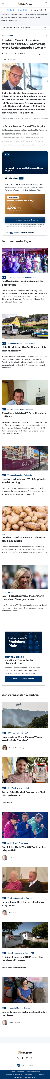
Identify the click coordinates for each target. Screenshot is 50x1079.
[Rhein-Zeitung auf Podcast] (32, 1058)
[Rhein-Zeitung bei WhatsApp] (18, 1058)
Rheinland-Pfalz (17, 15)
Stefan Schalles (14, 858)
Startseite (5, 15)
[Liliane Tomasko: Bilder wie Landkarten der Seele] (25, 990)
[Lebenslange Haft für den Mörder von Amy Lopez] (25, 880)
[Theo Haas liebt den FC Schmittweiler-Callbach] (25, 392)
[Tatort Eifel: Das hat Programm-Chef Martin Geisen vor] (25, 770)
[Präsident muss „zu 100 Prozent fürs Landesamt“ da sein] (25, 935)
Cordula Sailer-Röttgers (17, 748)
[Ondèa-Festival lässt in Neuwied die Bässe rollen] (25, 260)
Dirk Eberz (12, 913)
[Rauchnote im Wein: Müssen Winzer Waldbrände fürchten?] (25, 715)
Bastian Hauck (7, 968)
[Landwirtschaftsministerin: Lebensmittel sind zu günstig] (25, 518)
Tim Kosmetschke (19, 968)
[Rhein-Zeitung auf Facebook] (22, 1058)
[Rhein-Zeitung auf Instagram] (27, 1058)
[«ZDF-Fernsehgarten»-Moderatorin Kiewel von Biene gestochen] (25, 576)
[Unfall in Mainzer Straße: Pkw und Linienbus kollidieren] (25, 326)
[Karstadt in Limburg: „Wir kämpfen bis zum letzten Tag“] (25, 458)
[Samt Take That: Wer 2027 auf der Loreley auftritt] (25, 825)
